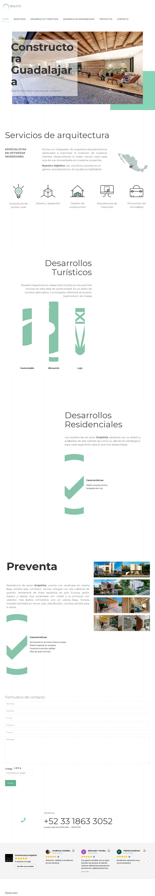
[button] (43, 861)
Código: (9, 769)
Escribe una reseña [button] (25, 866)
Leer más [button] (49, 872)
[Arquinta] (11, 6)
